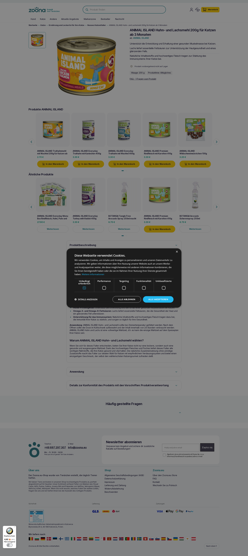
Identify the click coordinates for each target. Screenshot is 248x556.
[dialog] (124, 278)
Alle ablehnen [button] (126, 299)
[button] (85, 299)
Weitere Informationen (93, 274)
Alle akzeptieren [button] (158, 299)
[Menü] (14, 527)
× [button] (177, 252)
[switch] (9, 545)
